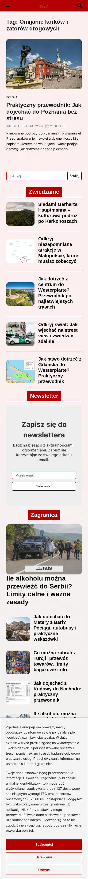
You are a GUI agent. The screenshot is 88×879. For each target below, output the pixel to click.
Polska (12, 97)
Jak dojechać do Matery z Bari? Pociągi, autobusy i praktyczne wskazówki (55, 628)
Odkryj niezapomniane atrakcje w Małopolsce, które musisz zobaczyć (58, 250)
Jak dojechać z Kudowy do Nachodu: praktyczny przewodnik (57, 692)
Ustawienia (44, 857)
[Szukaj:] (36, 176)
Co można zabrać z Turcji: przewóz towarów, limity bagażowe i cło (55, 661)
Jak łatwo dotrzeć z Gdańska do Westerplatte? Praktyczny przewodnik (59, 370)
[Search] (79, 5)
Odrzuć (44, 870)
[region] (44, 798)
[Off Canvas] (8, 6)
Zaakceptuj (44, 844)
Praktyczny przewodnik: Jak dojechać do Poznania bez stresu (43, 112)
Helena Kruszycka (30, 126)
